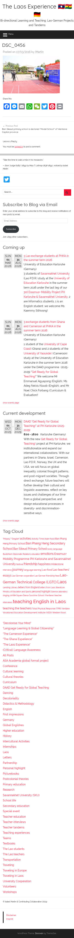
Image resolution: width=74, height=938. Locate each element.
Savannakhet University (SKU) (21, 795)
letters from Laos (47, 587)
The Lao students (13, 848)
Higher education (13, 730)
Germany (8, 719)
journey (18, 569)
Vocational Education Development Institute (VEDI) (27, 612)
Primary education (14, 784)
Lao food (47, 569)
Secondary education (16, 805)
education (35, 554)
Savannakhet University (55, 273)
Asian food (49, 538)
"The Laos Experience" (16, 644)
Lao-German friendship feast (47, 576)
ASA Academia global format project (26, 660)
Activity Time (37, 539)
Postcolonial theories (16, 778)
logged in (19, 147)
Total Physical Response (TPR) (46, 608)
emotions (47, 554)
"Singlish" (15, 539)
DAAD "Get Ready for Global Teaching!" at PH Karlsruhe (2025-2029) (44, 426)
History (7, 735)
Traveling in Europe (15, 870)
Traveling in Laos (13, 875)
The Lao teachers (13, 854)
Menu (10, 34)
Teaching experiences (16, 832)
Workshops (10, 891)
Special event (11, 811)
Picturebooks (11, 773)
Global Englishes (13, 725)
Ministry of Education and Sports (17, 591)
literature (60, 587)
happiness (44, 564)
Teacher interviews (14, 821)
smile (13, 595)
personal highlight (41, 591)
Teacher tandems (13, 827)
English (7, 709)
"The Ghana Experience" (17, 639)
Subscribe (11, 229)
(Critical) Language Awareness (22, 649)
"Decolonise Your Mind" (17, 623)
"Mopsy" (7, 539)
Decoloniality (11, 698)
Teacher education (14, 816)
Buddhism (8, 554)
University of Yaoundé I (38, 353)
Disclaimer (11, 915)
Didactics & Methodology (18, 703)
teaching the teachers (17, 608)
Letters (7, 757)
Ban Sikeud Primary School (30, 548)
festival (19, 564)
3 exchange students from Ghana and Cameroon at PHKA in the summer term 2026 (44, 326)
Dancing (8, 692)
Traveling (8, 864)
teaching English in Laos (39, 601)
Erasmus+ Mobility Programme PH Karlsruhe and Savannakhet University (37, 559)
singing (6, 595)
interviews (7, 570)
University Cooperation (17, 881)
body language (54, 549)
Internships (9, 746)
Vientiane (65, 608)
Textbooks (9, 843)
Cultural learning (13, 671)
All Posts (8, 655)
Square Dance (22, 595)
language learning (32, 570)
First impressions (13, 714)
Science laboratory (59, 591)
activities (25, 538)
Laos (62, 581)
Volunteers (9, 886)
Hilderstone (57, 564)
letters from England (28, 587)
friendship (30, 564)
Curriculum (10, 682)
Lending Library (10, 587)
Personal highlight (14, 768)
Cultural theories (13, 676)
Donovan (39, 933)
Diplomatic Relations (22, 554)
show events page (11, 403)
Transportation (12, 859)
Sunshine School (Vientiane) (41, 595)
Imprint (9, 919)
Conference (10, 666)
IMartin (39, 51)
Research (8, 789)
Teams (7, 838)
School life (9, 800)
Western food (59, 612)
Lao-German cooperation (23, 576)
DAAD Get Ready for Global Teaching (26, 687)
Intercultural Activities (16, 741)
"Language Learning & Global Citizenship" (28, 628)
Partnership (10, 762)
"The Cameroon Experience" (20, 633)
